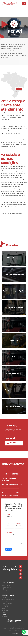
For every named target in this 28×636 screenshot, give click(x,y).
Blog (3, 589)
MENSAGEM (9, 532)
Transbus (5, 612)
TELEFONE (18, 523)
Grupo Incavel (6, 587)
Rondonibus (6, 607)
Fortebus (5, 601)
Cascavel (5, 616)
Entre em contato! (13, 443)
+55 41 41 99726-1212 (12, 474)
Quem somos (6, 585)
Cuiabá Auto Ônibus (8, 599)
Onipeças (5, 610)
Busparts (5, 597)
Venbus (4, 609)
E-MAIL (8, 523)
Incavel (4, 614)
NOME (8, 514)
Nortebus (5, 605)
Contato (5, 591)
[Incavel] (9, 3)
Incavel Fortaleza (7, 603)
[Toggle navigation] (4, 6)
